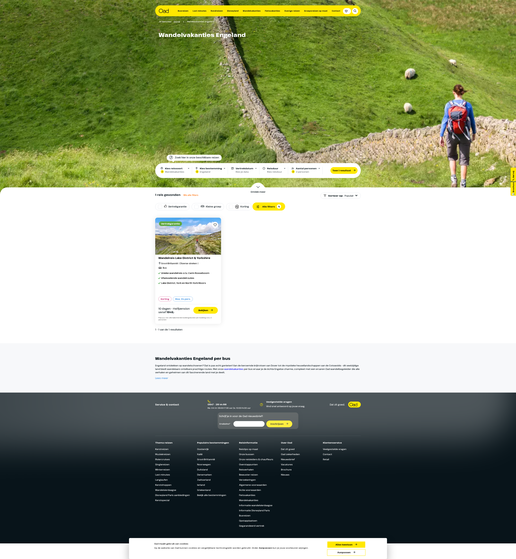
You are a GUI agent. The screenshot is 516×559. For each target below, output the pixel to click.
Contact (336, 11)
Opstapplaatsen (248, 520)
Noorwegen (204, 464)
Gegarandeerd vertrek (251, 525)
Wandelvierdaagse (165, 490)
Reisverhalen (246, 469)
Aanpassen (344, 552)
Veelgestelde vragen (334, 449)
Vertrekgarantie (177, 206)
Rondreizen (217, 11)
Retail (326, 459)
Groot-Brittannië (206, 459)
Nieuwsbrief (288, 459)
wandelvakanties (233, 369)
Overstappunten (248, 464)
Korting (244, 206)
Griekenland (204, 490)
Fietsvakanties (272, 11)
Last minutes (199, 11)
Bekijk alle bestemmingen (211, 495)
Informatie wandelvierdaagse (255, 505)
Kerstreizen (162, 449)
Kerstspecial (162, 500)
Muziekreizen (162, 454)
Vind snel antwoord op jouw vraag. (285, 406)
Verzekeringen (247, 479)
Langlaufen (161, 479)
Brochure (286, 469)
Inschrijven (277, 423)
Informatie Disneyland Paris (254, 510)
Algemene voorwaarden (253, 484)
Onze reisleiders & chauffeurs (256, 459)
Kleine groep (213, 206)
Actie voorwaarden (250, 490)
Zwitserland (204, 479)
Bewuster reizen (248, 474)
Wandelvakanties (252, 11)
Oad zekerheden (290, 454)
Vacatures (287, 464)
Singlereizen (162, 464)
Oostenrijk (203, 449)
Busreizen (183, 11)
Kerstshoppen (163, 484)
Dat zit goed (288, 449)
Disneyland (233, 11)
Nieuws (285, 474)
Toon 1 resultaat (341, 170)
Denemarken (204, 474)
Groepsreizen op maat (315, 11)
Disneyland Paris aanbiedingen (172, 495)
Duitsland (202, 469)
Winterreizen (162, 469)
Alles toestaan (344, 544)
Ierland (201, 484)
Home (177, 21)
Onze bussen (246, 454)
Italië (200, 454)
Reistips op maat (248, 449)
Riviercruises (162, 459)
